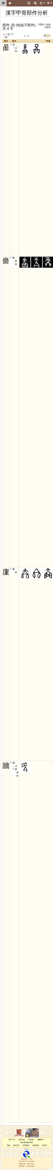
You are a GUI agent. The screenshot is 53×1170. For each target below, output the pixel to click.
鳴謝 (8, 1145)
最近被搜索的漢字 (26, 1142)
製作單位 (16, 1145)
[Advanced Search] (35, 3)
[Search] (29, 3)
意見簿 (44, 1145)
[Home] (9, 3)
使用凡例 (21, 1139)
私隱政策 (26, 1145)
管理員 (27, 1149)
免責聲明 (35, 1145)
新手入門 (12, 1139)
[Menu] (3, 3)
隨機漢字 (40, 1139)
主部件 (41, 24)
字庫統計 (31, 1139)
